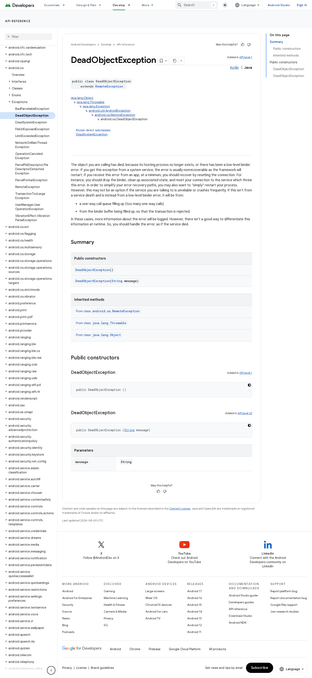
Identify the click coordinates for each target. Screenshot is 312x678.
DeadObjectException (92, 270)
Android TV (152, 618)
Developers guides (241, 602)
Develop (119, 5)
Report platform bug (283, 591)
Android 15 (194, 605)
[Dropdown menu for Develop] (131, 5)
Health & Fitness (114, 605)
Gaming (109, 591)
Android (67, 591)
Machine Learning (116, 598)
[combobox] (196, 5)
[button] (27, 47)
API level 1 (245, 57)
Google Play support (283, 605)
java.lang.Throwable (90, 102)
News (66, 618)
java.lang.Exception (96, 106)
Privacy (108, 618)
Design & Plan (86, 5)
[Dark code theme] (249, 385)
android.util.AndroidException (110, 111)
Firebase (154, 649)
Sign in (302, 5)
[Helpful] (242, 44)
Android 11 (194, 632)
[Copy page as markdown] (174, 60)
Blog (65, 625)
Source (67, 611)
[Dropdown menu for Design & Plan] (102, 5)
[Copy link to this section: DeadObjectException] (119, 372)
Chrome (134, 649)
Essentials (52, 5)
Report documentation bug (288, 598)
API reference (18, 21)
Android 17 (194, 591)
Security (67, 605)
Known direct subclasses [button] (93, 132)
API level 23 (245, 413)
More (146, 5)
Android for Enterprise (77, 598)
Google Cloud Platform (185, 649)
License (81, 668)
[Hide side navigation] (51, 670)
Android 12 (194, 625)
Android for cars (156, 611)
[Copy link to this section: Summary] (98, 242)
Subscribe (259, 668)
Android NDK (237, 622)
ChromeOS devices (158, 605)
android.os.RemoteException (115, 115)
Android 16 (194, 598)
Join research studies (284, 611)
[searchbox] (28, 36)
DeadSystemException (92, 134)
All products (217, 649)
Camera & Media (115, 611)
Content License (179, 508)
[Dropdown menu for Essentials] (65, 5)
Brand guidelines (102, 668)
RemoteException (109, 86)
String (117, 281)
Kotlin (234, 68)
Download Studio (240, 616)
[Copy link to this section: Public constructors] (123, 358)
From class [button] (108, 311)
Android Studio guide (243, 595)
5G (106, 625)
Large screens (154, 591)
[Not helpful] (249, 44)
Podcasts (68, 632)
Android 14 (194, 611)
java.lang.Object (82, 98)
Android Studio (279, 5)
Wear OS (151, 598)
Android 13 (194, 618)
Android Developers (83, 44)
